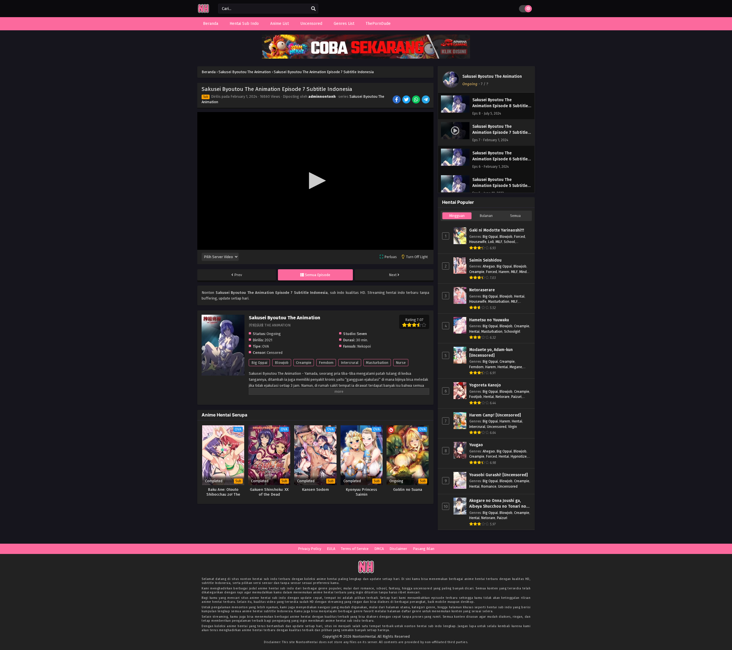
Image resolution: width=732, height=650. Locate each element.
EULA (331, 549)
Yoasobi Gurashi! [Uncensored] (498, 474)
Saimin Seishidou (485, 260)
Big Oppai (259, 362)
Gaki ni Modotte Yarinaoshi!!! (496, 230)
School (509, 242)
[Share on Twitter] (406, 100)
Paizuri (516, 396)
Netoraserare (482, 290)
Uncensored (496, 426)
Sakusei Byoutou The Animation (492, 76)
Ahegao (489, 266)
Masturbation (377, 362)
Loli (491, 242)
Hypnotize (519, 456)
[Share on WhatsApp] (416, 100)
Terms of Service (355, 549)
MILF (499, 242)
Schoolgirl (512, 331)
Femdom (326, 362)
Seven (362, 334)
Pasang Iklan (423, 549)
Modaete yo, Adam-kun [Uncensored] (491, 352)
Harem (504, 272)
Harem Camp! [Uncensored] (495, 415)
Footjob (475, 396)
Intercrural (350, 362)
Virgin (512, 426)
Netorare (503, 396)
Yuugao (476, 444)
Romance (488, 486)
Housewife (477, 242)
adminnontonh (322, 96)
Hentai (519, 296)
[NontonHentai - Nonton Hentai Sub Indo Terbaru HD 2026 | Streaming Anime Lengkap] (203, 12)
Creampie (303, 362)
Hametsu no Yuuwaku (489, 320)
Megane (516, 367)
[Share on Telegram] (426, 100)
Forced (519, 236)
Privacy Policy (309, 549)
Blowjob (282, 362)
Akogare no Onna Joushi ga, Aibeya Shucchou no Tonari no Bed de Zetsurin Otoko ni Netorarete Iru (497, 503)
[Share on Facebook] (397, 100)
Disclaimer (398, 549)
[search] (313, 9)
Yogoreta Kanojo (485, 385)
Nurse (401, 362)
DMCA (379, 549)
